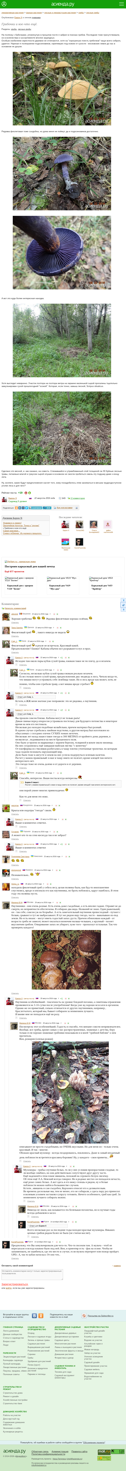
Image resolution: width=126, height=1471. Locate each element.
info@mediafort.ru (39, 1465)
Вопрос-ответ (9, 1341)
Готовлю (15, 832)
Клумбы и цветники (93, 1336)
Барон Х (18, 17)
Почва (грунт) (34, 1365)
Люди (5, 1345)
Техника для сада (63, 1372)
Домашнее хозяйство (15, 1412)
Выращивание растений (39, 1347)
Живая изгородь (91, 1349)
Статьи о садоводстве (13, 1338)
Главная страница (13, 1327)
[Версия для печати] (76, 508)
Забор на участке (92, 1353)
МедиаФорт (21, 1456)
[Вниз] (123, 610)
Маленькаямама (66, 549)
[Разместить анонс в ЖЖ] (47, 507)
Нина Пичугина (59, 1459)
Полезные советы (11, 1374)
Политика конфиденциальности (48, 1454)
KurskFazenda (80, 548)
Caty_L (14, 641)
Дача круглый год (11, 1419)
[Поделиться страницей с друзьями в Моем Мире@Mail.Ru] (23, 507)
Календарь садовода (13, 1360)
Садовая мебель (92, 1369)
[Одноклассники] (40, 1315)
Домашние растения (64, 1354)
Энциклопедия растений (14, 1357)
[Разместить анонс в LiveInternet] (35, 507)
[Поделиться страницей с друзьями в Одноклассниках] (16, 507)
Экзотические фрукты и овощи (69, 1351)
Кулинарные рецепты (13, 1432)
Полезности (9, 1353)
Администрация (60, 1451)
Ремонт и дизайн (11, 1396)
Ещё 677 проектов (14, 571)
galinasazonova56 (108, 531)
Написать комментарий (15, 608)
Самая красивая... (11, 531)
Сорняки (31, 1354)
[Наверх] (123, 600)
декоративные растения (13, 12)
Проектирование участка (95, 1366)
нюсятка (15, 805)
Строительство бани (12, 1403)
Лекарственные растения (14, 1367)
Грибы (30, 1358)
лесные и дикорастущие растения (60, 12)
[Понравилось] (57, 614)
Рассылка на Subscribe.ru (100, 1315)
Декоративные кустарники (67, 1336)
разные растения (34, 12)
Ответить (15, 622)
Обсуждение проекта (93, 1442)
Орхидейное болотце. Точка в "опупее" (21, 525)
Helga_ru (15, 884)
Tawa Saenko (17, 628)
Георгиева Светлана (20, 857)
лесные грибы (92, 12)
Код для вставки (64, 507)
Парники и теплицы (36, 1374)
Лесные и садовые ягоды (39, 1336)
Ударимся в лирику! (12, 523)
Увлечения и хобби (12, 1428)
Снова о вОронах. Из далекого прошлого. (22, 533)
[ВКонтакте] (34, 1315)
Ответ (20, 697)
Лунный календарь (12, 1364)
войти (9, 1288)
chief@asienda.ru (74, 1459)
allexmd (14, 614)
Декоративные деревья (65, 1333)
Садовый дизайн (92, 1362)
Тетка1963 (80, 530)
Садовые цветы (62, 1340)
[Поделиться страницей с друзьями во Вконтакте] (19, 507)
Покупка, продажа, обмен (15, 1371)
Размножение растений (38, 1351)
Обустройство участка (96, 1327)
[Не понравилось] (54, 614)
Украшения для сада (93, 1373)
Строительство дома (12, 1393)
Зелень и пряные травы (39, 1340)
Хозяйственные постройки (15, 1400)
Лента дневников (11, 1331)
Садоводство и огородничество (37, 1328)
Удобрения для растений (39, 1361)
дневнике (36, 17)
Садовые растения (36, 1344)
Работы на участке (12, 1415)
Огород (31, 1333)
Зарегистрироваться (15, 1284)
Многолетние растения (65, 1344)
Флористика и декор (64, 1358)
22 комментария (78, 498)
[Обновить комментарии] (123, 605)
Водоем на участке (93, 1340)
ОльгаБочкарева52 (94, 531)
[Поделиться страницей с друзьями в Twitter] (26, 507)
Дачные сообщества (12, 1334)
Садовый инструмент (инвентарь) (64, 1376)
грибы (81, 12)
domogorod (16, 870)
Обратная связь (40, 1451)
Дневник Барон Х (12, 518)
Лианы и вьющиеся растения (68, 1347)
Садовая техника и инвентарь (65, 1367)
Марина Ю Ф (16, 903)
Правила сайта (79, 1451)
